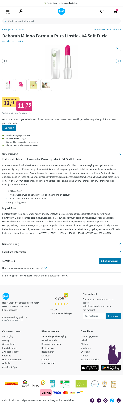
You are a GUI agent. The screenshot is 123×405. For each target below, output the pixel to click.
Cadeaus (6, 355)
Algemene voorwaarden (34, 400)
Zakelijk (85, 340)
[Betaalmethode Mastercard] (66, 392)
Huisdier (6, 363)
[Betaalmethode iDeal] (72, 392)
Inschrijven (113, 316)
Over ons (85, 351)
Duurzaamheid (48, 363)
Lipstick (22, 29)
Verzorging (7, 336)
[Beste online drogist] (104, 384)
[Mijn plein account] (21, 11)
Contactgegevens (89, 336)
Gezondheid (8, 343)
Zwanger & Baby (10, 351)
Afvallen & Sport (10, 367)
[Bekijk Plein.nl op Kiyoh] (39, 384)
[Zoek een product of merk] (5, 21)
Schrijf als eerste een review (12, 41)
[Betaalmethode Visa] (57, 392)
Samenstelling (10, 243)
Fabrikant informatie (14, 251)
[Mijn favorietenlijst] (102, 11)
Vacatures (86, 347)
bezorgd (16, 138)
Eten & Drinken (9, 347)
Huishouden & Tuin (12, 359)
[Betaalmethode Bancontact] (80, 392)
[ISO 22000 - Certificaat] (95, 384)
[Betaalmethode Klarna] (46, 392)
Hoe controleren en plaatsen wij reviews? (22, 267)
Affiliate (84, 343)
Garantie (45, 359)
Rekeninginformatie (51, 343)
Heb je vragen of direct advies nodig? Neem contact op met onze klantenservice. (20, 306)
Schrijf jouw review (109, 260)
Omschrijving (10, 153)
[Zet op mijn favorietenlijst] (118, 48)
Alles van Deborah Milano (107, 29)
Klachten (45, 355)
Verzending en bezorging (53, 336)
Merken (84, 355)
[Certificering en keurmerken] (81, 384)
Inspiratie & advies (90, 359)
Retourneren (47, 351)
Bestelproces (47, 347)
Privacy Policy (55, 400)
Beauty (5, 340)
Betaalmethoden (49, 340)
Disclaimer (69, 400)
